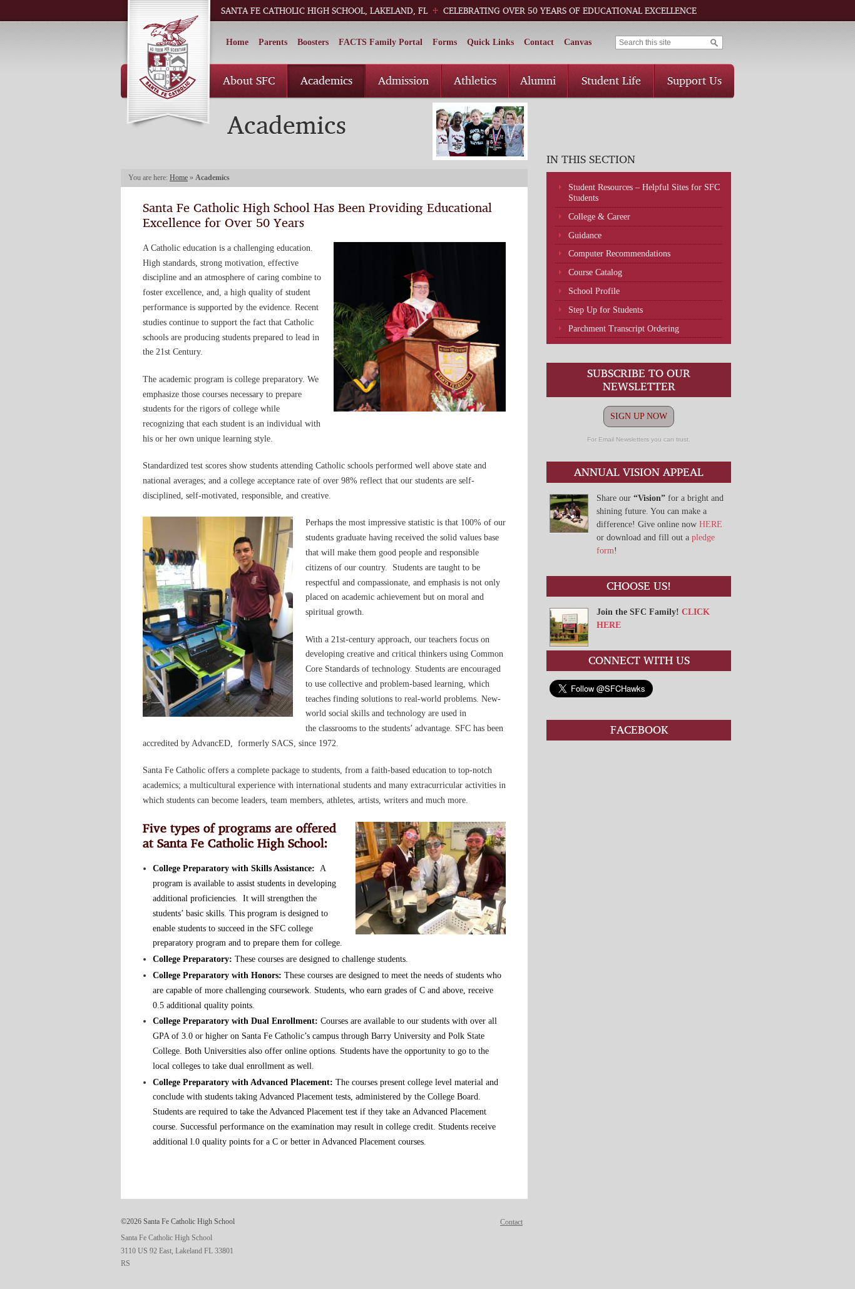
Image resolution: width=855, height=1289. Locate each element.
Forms (445, 42)
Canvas (577, 42)
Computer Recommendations (619, 253)
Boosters (313, 42)
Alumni (538, 80)
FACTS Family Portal (380, 42)
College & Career (599, 216)
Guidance (585, 235)
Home (237, 42)
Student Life (611, 80)
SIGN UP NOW (638, 416)
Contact (539, 42)
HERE (710, 524)
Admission (403, 80)
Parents (273, 42)
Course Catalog (595, 272)
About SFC (249, 80)
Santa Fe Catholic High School (168, 64)
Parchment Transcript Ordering (623, 328)
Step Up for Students (605, 310)
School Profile (594, 291)
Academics (326, 80)
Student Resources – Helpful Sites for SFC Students (644, 193)
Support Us (694, 80)
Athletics (475, 80)
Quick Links (490, 42)
